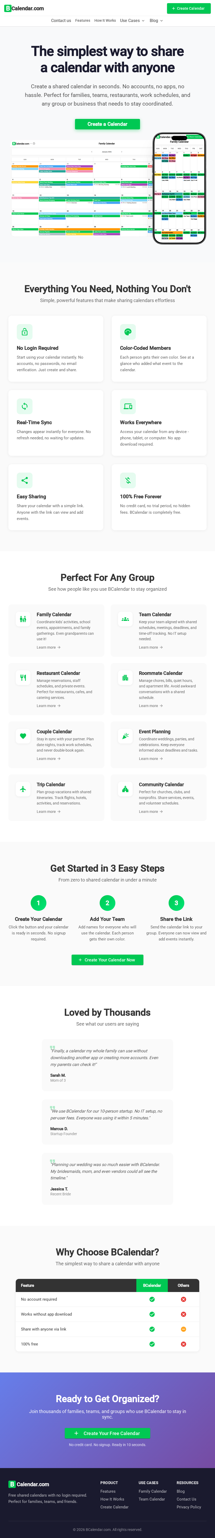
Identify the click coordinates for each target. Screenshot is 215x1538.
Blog (181, 1491)
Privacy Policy (189, 1507)
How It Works (105, 20)
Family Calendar (153, 1491)
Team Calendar (152, 1499)
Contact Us (186, 1499)
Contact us (61, 20)
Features (82, 20)
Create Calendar (114, 1507)
